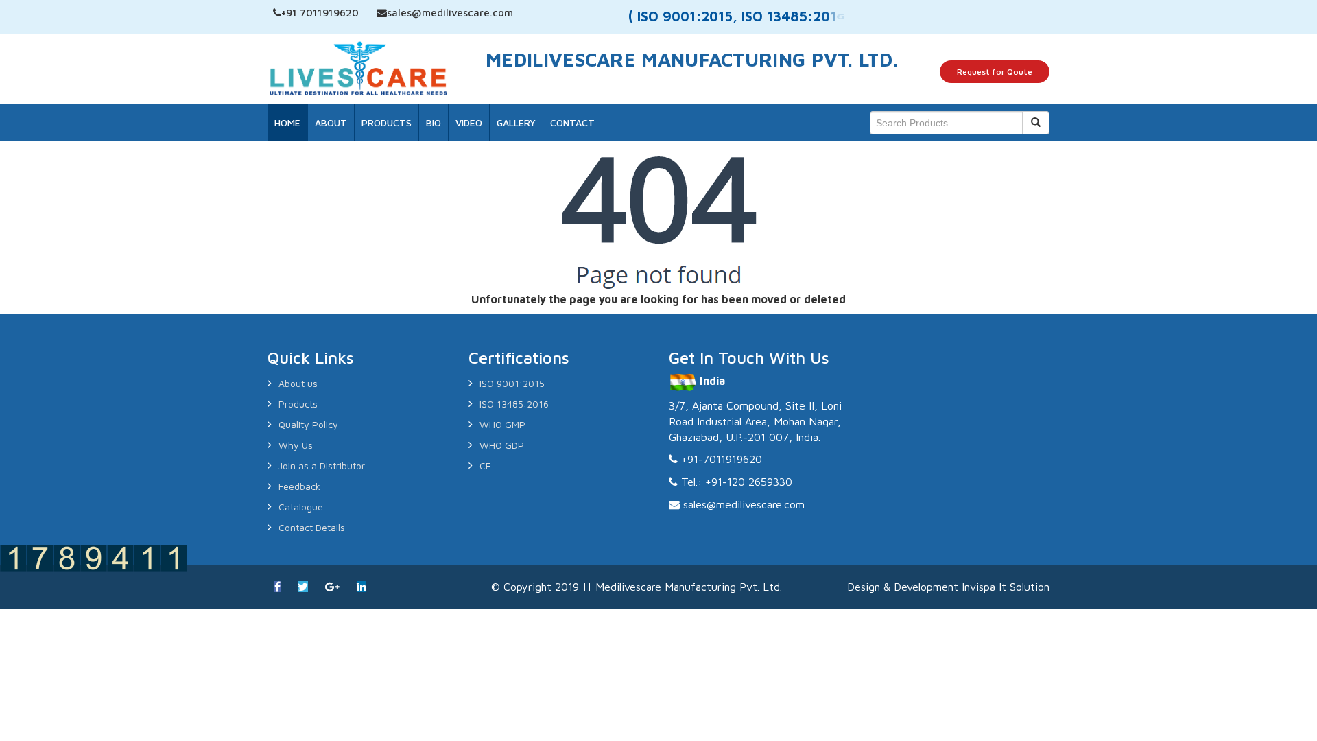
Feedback (299, 486)
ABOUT (331, 122)
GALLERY (516, 122)
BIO (433, 122)
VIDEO (468, 122)
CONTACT (572, 122)
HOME (287, 122)
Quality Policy (308, 424)
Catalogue (300, 507)
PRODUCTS (386, 122)
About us (298, 383)
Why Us (295, 445)
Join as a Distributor (321, 465)
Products (298, 404)
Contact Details (311, 527)
